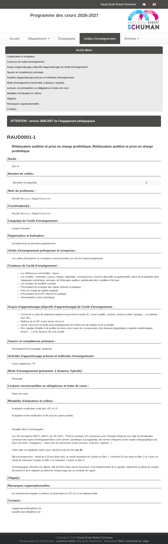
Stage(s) (11, 98)
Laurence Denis (65, 541)
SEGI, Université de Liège (133, 541)
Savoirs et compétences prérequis (25, 72)
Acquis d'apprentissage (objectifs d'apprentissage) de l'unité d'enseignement (47, 67)
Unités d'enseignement (100, 38)
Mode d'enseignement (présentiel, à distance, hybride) (35, 82)
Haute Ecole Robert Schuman (118, 4)
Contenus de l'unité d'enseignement (25, 61)
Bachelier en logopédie (25, 182)
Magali (41, 198)
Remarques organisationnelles (23, 103)
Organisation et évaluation (21, 56)
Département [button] (37, 38)
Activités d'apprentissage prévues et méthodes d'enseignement (40, 77)
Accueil (14, 38)
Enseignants (66, 38)
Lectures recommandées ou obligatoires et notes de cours (38, 88)
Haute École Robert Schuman (95, 537)
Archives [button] (130, 38)
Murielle (21, 198)
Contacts (12, 109)
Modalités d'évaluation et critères (24, 93)
